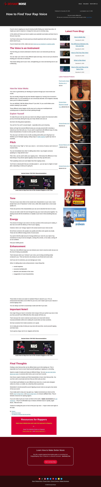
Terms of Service (55, 481)
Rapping (13, 411)
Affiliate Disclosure (64, 481)
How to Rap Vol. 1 (28, 431)
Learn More (89, 17)
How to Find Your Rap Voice (79, 52)
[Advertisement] (34, 76)
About (80, 3)
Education (86, 3)
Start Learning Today (50, 462)
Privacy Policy (46, 481)
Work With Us (94, 3)
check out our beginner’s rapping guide (44, 44)
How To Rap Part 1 (19, 394)
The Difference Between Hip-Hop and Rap (21, 414)
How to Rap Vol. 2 (40, 431)
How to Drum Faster (16, 412)
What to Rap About (80, 60)
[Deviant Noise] (15, 3)
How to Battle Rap (79, 37)
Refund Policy (39, 481)
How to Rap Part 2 (32, 394)
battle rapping (41, 136)
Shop (33, 481)
